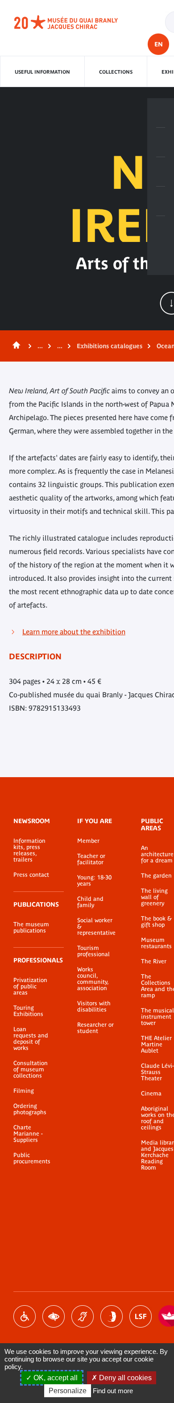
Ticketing (160, 113)
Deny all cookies (124, 1378)
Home (14, 346)
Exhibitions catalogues (109, 346)
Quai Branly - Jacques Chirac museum (76, 22)
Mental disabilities (111, 1316)
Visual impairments (53, 1316)
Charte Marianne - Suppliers (28, 1133)
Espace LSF (140, 1316)
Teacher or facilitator (91, 859)
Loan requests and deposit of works (30, 1038)
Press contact (31, 875)
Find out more (113, 1391)
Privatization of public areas (30, 986)
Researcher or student (95, 1028)
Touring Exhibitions (28, 1011)
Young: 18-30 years (94, 880)
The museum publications (31, 927)
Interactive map (160, 231)
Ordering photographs (29, 1109)
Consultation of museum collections (30, 1069)
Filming (23, 1091)
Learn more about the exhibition (73, 632)
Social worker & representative (95, 926)
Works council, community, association (92, 978)
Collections (116, 72)
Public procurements (31, 1158)
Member (88, 841)
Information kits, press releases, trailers (29, 850)
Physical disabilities (24, 1316)
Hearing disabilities (82, 1316)
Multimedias (160, 201)
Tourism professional (93, 951)
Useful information (42, 72)
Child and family (90, 902)
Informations (160, 142)
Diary (160, 172)
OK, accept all (55, 1378)
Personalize (68, 1391)
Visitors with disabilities (94, 1006)
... (40, 346)
